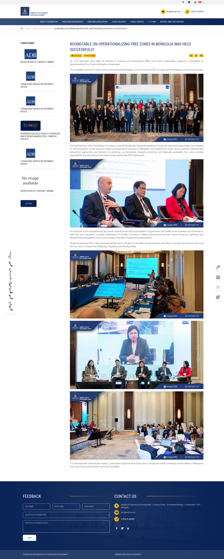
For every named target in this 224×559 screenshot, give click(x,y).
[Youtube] (195, 2)
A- (191, 55)
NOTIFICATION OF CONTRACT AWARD (37, 62)
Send (29, 538)
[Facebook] (183, 2)
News (28, 28)
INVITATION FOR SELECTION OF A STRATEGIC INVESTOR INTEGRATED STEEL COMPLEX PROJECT (40, 136)
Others (28, 203)
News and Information (42, 28)
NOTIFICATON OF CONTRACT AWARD (37, 191)
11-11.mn (206, 267)
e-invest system (203, 277)
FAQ (208, 297)
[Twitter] (189, 2)
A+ (201, 55)
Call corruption (202, 287)
